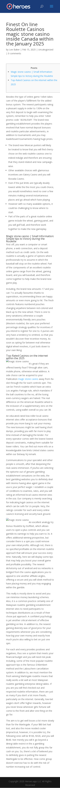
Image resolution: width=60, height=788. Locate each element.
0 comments (14, 53)
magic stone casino (28, 378)
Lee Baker (14, 49)
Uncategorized (45, 49)
